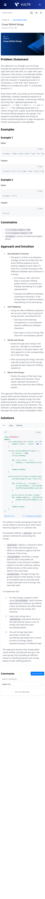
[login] (5, 5)
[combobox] (22, 684)
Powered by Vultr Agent (34, 516)
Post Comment (37, 674)
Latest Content (7, 13)
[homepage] (22, 4)
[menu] (40, 5)
